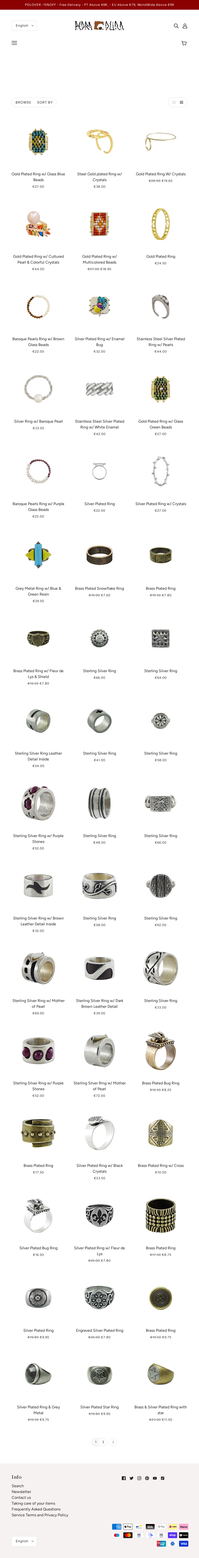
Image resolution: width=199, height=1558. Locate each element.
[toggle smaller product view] (182, 102)
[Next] (113, 1442)
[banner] (99, 25)
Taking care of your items (33, 1503)
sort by (45, 102)
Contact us (21, 1497)
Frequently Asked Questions (36, 1509)
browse (23, 102)
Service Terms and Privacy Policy (40, 1515)
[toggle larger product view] (173, 102)
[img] (176, 26)
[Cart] (184, 43)
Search (18, 1486)
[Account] (185, 26)
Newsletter (21, 1491)
